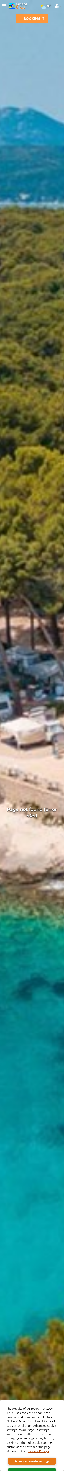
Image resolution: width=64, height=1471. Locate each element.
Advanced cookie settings (32, 1461)
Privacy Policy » (38, 1451)
